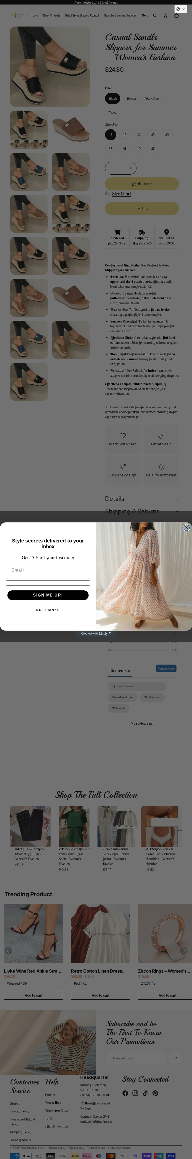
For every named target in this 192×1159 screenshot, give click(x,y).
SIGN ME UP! (48, 595)
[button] (180, 9)
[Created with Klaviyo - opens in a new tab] (96, 634)
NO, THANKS (48, 610)
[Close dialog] (187, 528)
